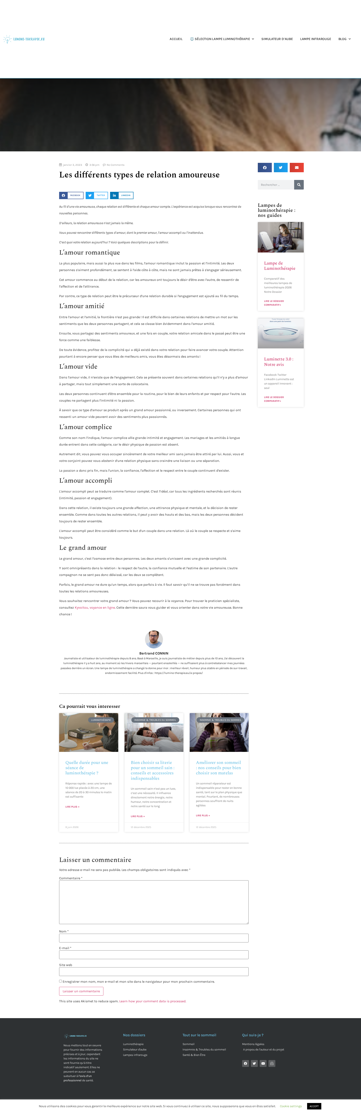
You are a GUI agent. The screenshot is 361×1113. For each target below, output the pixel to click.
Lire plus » (72, 806)
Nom (64, 931)
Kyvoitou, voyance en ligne (95, 607)
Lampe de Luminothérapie (279, 266)
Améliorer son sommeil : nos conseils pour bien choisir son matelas (218, 767)
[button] (71, 195)
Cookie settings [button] (291, 1106)
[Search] (299, 185)
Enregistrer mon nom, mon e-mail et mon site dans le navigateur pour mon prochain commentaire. (139, 981)
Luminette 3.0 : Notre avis (278, 362)
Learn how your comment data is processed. (152, 1001)
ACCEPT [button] (314, 1106)
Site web (65, 965)
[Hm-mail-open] (271, 1063)
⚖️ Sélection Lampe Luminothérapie (220, 39)
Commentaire (71, 878)
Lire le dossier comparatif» (274, 303)
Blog (342, 39)
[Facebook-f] (245, 1063)
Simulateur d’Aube (277, 39)
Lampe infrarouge (315, 39)
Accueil (176, 39)
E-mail (65, 948)
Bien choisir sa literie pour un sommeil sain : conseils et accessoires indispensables (152, 770)
